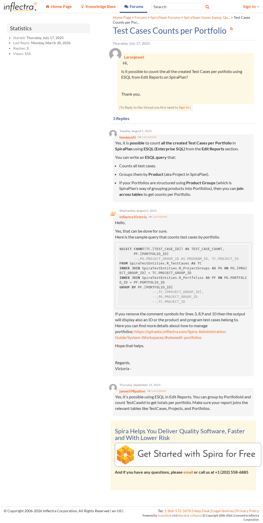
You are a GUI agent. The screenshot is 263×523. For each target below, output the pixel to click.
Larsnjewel (149, 137)
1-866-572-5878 (177, 511)
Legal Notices (223, 511)
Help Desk (201, 511)
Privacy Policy (247, 511)
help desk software (189, 515)
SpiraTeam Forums (165, 17)
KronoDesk (165, 515)
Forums (141, 17)
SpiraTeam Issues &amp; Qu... (207, 17)
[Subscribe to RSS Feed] (231, 28)
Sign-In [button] (250, 6)
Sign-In (184, 107)
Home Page (122, 17)
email (188, 472)
